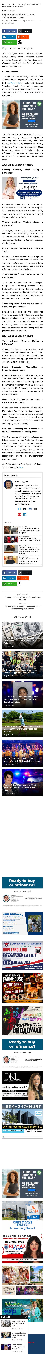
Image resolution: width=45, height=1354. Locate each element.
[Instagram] (35, 509)
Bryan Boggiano (12, 20)
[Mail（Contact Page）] (20, 509)
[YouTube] (20, 515)
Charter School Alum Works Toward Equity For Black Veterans (29, 539)
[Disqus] (22, 832)
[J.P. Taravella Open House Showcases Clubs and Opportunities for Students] (22, 665)
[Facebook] (30, 509)
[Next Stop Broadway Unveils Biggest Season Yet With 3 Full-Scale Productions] (22, 753)
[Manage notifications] (6, 1348)
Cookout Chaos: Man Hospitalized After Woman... (18, 1347)
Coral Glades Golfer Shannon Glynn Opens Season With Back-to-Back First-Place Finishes (22, 729)
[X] (25, 509)
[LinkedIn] (25, 515)
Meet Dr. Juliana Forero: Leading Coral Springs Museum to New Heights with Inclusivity (29, 561)
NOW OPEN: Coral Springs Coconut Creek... (18, 1323)
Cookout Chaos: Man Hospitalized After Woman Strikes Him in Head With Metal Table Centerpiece (21, 699)
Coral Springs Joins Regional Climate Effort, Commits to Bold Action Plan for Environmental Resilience (29, 551)
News (14, 4)
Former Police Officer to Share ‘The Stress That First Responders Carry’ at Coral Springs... (22, 787)
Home (4, 4)
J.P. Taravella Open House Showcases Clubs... (19, 1335)
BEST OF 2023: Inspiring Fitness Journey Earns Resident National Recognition (29, 531)
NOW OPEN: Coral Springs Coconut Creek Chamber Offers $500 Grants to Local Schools (22, 640)
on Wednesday (14, 83)
